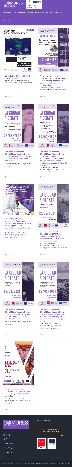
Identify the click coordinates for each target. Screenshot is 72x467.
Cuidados (25, 82)
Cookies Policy (8, 452)
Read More (7, 96)
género (41, 171)
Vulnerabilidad (13, 237)
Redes (12, 401)
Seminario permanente (50, 91)
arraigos (15, 234)
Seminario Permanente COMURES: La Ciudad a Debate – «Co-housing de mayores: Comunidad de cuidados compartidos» (51, 37)
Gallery (20, 43)
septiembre (60, 91)
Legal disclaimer (9, 443)
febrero (62, 169)
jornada (30, 82)
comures (20, 82)
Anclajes (17, 400)
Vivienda (7, 237)
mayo (22, 164)
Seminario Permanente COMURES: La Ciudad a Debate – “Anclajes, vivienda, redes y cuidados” (16, 353)
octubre (29, 236)
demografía (43, 327)
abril (41, 247)
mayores (42, 91)
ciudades (15, 82)
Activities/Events (17, 57)
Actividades (26, 80)
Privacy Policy (8, 448)
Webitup (38, 463)
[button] (9, 21)
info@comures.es (12, 435)
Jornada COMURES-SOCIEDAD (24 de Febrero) (16, 43)
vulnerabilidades (44, 249)
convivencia (53, 325)
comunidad (57, 89)
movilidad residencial (55, 327)
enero (47, 327)
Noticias (7, 82)
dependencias (51, 247)
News (23, 57)
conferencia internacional (11, 236)
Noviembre (7, 401)
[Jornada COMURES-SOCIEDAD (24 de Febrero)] (18, 50)
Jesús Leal (27, 400)
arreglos (20, 234)
